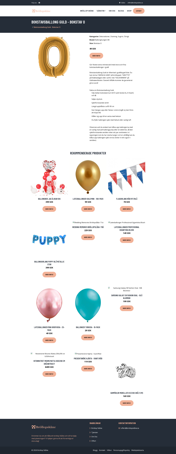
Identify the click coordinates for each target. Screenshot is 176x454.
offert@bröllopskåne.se (135, 3)
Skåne (123, 3)
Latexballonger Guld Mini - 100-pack (88, 198)
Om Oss (94, 437)
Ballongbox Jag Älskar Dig (49, 198)
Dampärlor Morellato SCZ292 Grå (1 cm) (127, 393)
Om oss (112, 11)
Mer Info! (96, 56)
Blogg (121, 11)
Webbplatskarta (137, 450)
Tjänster (94, 432)
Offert (139, 11)
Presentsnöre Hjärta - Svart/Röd (88, 358)
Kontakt (102, 450)
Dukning (114, 36)
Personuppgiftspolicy (121, 450)
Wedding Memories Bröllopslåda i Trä (88, 227)
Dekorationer (104, 36)
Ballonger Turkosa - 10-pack (88, 327)
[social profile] (39, 3)
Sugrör (120, 36)
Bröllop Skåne (87, 11)
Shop (129, 11)
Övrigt (126, 36)
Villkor (109, 450)
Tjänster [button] (100, 11)
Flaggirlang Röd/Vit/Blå (126, 198)
